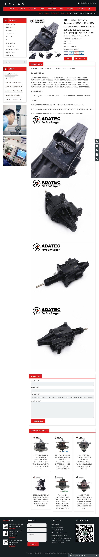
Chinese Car (10, 27)
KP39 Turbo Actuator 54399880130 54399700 (15, 542)
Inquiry (68, 58)
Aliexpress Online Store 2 (14, 86)
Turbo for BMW (65, 13)
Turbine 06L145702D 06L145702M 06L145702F (15, 533)
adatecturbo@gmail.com (60, 535)
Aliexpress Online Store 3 (14, 91)
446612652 (56, 524)
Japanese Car (10, 34)
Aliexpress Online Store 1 (14, 82)
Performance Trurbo (12, 49)
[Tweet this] (71, 53)
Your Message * (36, 401)
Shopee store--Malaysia (13, 99)
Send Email (81, 58)
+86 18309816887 (58, 527)
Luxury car (9, 40)
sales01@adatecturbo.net (88, 3)
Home (39, 13)
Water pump (10, 55)
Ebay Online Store (11, 74)
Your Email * (34, 387)
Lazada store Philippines (13, 95)
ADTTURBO (10, 78)
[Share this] (66, 53)
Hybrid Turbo (10, 52)
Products (46, 13)
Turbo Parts (10, 46)
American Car (10, 24)
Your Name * (35, 381)
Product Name (35, 394)
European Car (55, 13)
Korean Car (9, 37)
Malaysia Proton (11, 43)
